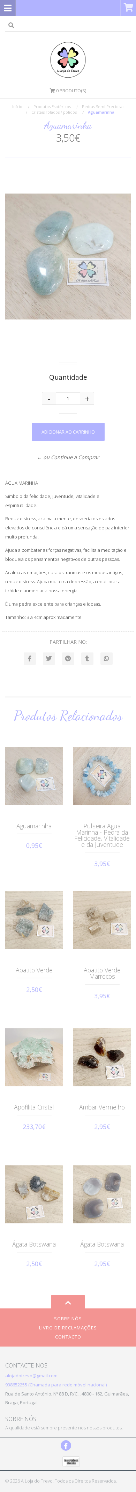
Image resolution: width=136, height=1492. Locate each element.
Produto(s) (71, 90)
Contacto (68, 1337)
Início (17, 106)
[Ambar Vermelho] (102, 1057)
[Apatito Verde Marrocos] (102, 919)
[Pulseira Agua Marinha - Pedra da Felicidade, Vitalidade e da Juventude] (102, 775)
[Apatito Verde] (34, 919)
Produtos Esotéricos (52, 106)
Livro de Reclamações (68, 1328)
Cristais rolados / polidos (54, 112)
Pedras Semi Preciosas (103, 106)
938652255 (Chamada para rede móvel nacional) (56, 1385)
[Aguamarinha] (34, 775)
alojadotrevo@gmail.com (31, 1375)
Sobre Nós (68, 1318)
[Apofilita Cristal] (34, 1057)
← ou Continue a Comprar (68, 457)
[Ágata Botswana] (34, 1194)
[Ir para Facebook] (66, 1445)
